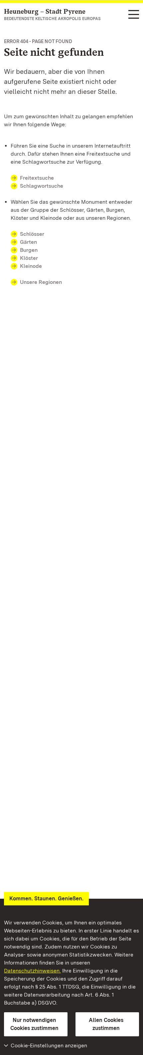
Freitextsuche (37, 178)
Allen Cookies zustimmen (106, 1024)
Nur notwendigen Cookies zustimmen (34, 1024)
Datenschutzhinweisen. (32, 971)
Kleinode (31, 266)
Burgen (29, 250)
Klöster (29, 258)
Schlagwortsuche (41, 186)
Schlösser (32, 234)
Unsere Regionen (41, 282)
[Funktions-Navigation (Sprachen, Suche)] (133, 15)
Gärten (28, 242)
